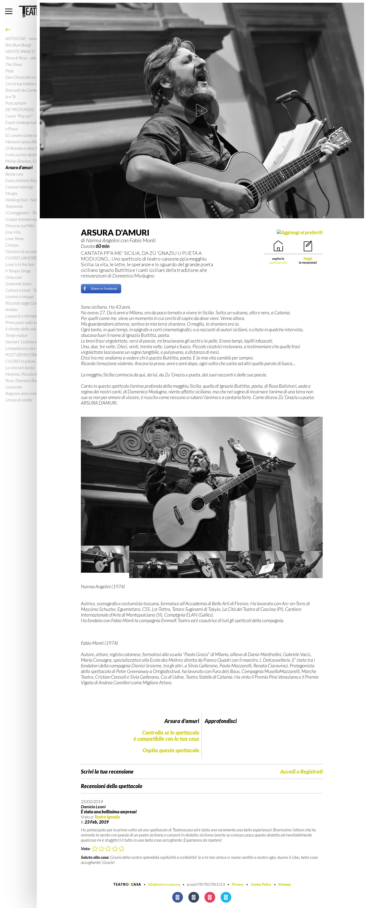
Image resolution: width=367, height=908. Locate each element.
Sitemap (284, 884)
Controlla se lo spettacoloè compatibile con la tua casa (166, 735)
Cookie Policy (261, 884)
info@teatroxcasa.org (164, 884)
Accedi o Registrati (301, 771)
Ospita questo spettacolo (171, 750)
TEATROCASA (127, 884)
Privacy (238, 884)
